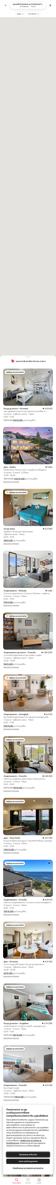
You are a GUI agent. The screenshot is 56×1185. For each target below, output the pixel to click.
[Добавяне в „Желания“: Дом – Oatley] (49, 430)
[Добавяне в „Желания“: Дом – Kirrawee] (49, 925)
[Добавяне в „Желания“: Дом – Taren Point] (49, 801)
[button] (18, 420)
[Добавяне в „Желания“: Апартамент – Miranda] (49, 554)
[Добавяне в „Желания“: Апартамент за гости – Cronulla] (49, 616)
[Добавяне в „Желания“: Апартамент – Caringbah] (49, 678)
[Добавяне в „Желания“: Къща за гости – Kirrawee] (49, 372)
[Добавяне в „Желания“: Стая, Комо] (49, 492)
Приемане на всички (28, 1154)
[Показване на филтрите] (50, 5)
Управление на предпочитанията (28, 1168)
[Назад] (5, 5)
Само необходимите (28, 1161)
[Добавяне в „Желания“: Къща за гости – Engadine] (49, 987)
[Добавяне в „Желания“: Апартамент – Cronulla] (49, 739)
